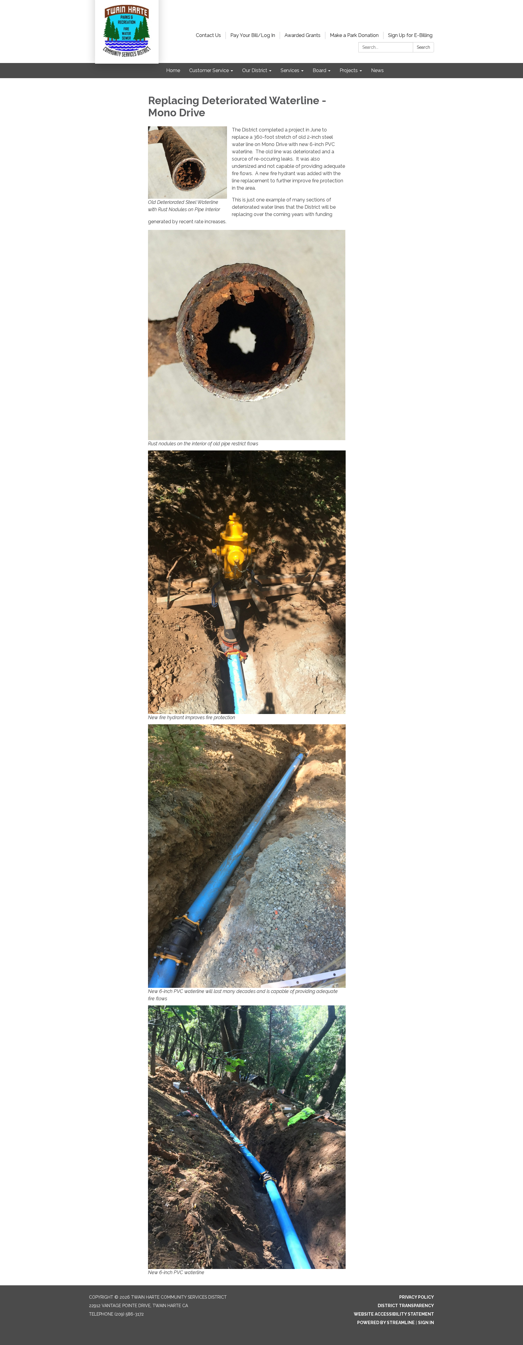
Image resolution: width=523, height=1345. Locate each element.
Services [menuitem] (290, 70)
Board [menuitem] (319, 70)
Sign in (426, 1322)
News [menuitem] (377, 70)
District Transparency (406, 1305)
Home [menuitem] (173, 70)
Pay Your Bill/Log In (252, 35)
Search (423, 47)
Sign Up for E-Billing (410, 35)
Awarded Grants (303, 35)
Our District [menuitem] (254, 70)
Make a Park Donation (354, 35)
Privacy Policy (416, 1297)
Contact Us (208, 35)
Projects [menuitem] (349, 70)
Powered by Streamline (386, 1322)
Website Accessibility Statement (394, 1314)
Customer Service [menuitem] (209, 70)
